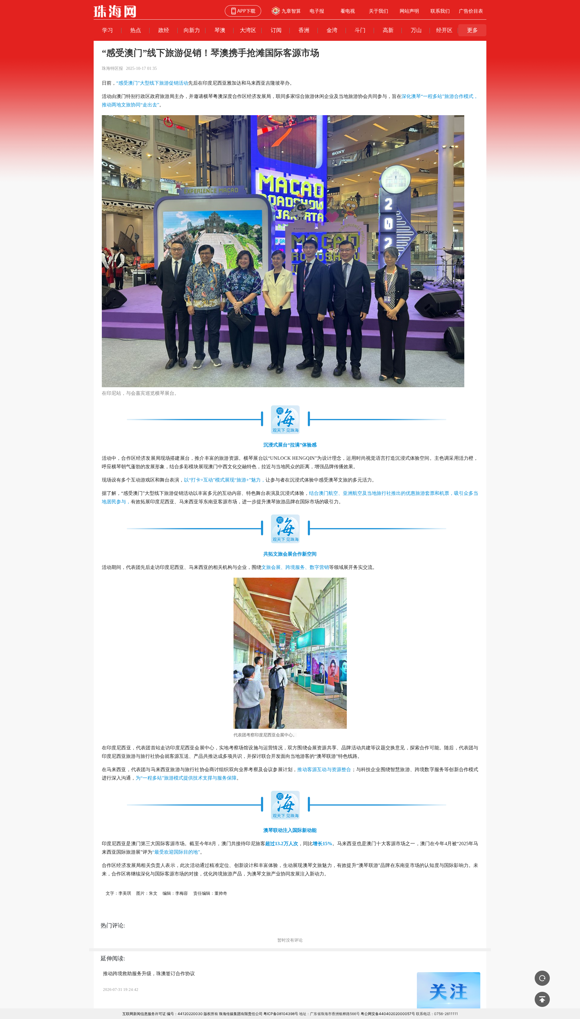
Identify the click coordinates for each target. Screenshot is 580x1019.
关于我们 (378, 11)
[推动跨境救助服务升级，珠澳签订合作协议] (448, 993)
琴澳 (219, 30)
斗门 (360, 30)
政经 (163, 30)
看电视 (347, 11)
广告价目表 (471, 11)
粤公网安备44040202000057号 (388, 1013)
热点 (135, 30)
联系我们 (440, 11)
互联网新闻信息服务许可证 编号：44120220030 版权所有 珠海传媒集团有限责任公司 (192, 1013)
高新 (388, 30)
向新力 (192, 30)
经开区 (444, 30)
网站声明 (409, 11)
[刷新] (542, 978)
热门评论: (113, 925)
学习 (107, 30)
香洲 (303, 30)
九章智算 (291, 11)
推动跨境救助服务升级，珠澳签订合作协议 (149, 973)
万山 (416, 30)
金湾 (332, 30)
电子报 (317, 11)
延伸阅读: (113, 958)
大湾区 (248, 30)
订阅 (276, 30)
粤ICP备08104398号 (280, 1013)
